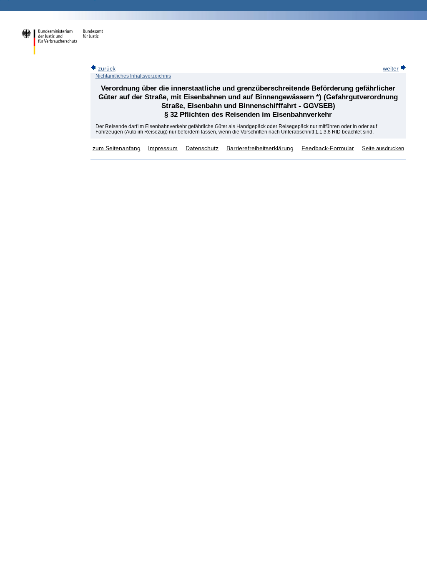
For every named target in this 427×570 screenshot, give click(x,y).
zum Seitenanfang (117, 148)
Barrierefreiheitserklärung (260, 148)
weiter (391, 69)
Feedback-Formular (327, 148)
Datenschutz (202, 148)
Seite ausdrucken (383, 148)
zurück (107, 69)
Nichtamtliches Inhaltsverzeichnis (133, 76)
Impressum (163, 148)
